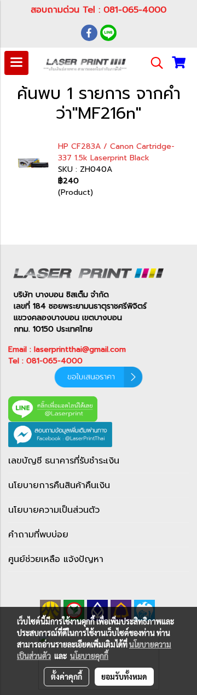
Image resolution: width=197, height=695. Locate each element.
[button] (153, 63)
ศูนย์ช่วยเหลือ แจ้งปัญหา (55, 559)
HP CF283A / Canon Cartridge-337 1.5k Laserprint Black (116, 152)
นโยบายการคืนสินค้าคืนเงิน (59, 485)
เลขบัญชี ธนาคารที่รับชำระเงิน (63, 460)
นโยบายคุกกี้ (89, 656)
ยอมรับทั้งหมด (124, 676)
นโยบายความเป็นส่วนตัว (54, 510)
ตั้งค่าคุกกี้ (66, 676)
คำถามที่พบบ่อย (38, 534)
